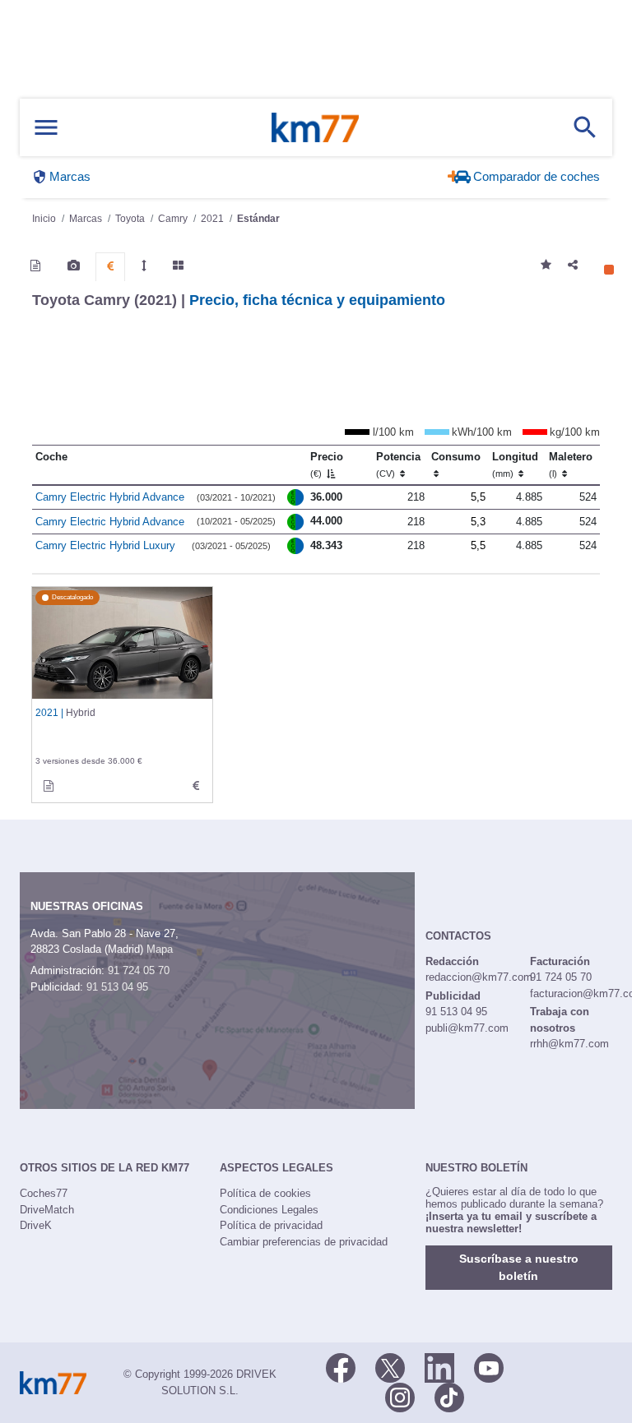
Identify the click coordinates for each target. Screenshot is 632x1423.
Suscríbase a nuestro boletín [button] (519, 1267)
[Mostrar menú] (46, 127)
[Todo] (178, 265)
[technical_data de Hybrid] (196, 786)
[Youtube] (489, 1366)
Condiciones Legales (269, 1210)
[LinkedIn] (439, 1366)
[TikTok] (449, 1396)
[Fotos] (73, 265)
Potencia (398, 464)
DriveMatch (47, 1210)
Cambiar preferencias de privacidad (304, 1242)
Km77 (315, 127)
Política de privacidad (271, 1225)
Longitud (515, 464)
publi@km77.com (467, 1028)
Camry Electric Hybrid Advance (109, 497)
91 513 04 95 (117, 987)
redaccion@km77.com (478, 977)
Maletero (570, 464)
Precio (326, 464)
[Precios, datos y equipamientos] (110, 266)
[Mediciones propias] (144, 265)
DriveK (36, 1225)
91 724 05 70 (139, 970)
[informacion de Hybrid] (48, 786)
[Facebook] (341, 1366)
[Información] (35, 265)
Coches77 (43, 1193)
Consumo (456, 456)
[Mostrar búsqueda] (585, 127)
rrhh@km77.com (569, 1043)
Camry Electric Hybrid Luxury (105, 545)
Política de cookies (265, 1193)
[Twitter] (390, 1366)
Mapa (159, 949)
